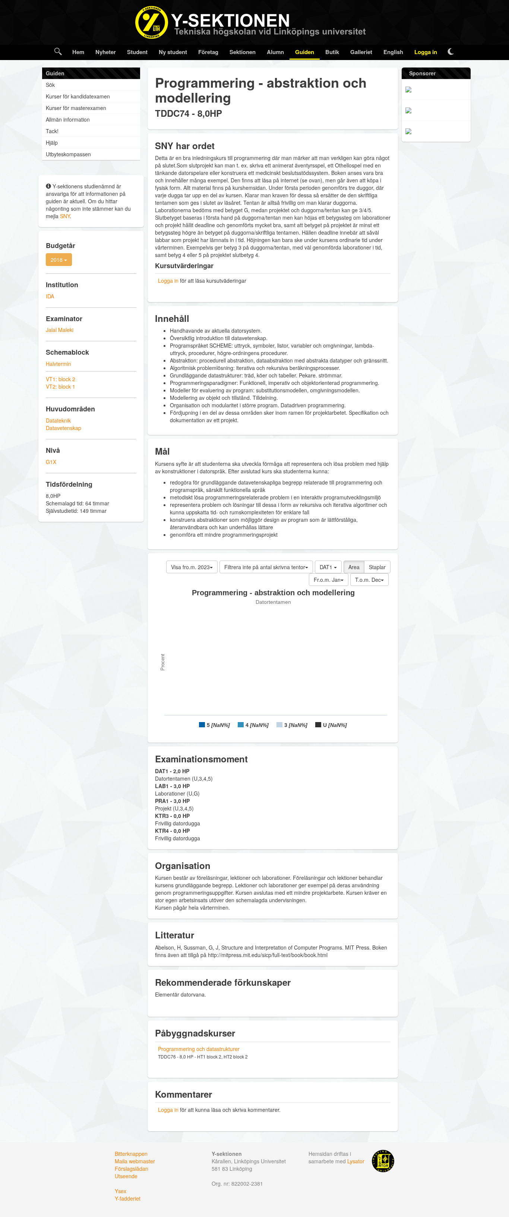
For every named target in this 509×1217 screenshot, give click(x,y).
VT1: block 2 (60, 379)
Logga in (425, 52)
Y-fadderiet (127, 1198)
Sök (50, 84)
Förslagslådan (131, 1168)
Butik (332, 52)
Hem (78, 52)
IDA (50, 296)
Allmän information (68, 119)
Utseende (126, 1176)
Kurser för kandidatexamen (78, 96)
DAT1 (327, 567)
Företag (208, 52)
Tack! (52, 131)
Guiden (304, 52)
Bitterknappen (131, 1153)
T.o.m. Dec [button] (368, 579)
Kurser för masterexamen (76, 108)
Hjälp (52, 142)
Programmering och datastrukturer (199, 1049)
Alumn (275, 52)
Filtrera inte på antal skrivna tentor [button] (264, 567)
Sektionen (243, 52)
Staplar (377, 567)
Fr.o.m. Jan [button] (327, 579)
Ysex (120, 1191)
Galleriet (361, 52)
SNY (65, 216)
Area (354, 567)
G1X (51, 461)
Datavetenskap (63, 428)
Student (137, 52)
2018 (57, 259)
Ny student (173, 52)
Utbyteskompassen (68, 154)
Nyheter (105, 52)
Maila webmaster (135, 1161)
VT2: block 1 (60, 386)
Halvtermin (58, 363)
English (393, 52)
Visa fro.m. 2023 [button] (190, 567)
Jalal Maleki (59, 329)
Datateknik (58, 420)
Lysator (355, 1161)
